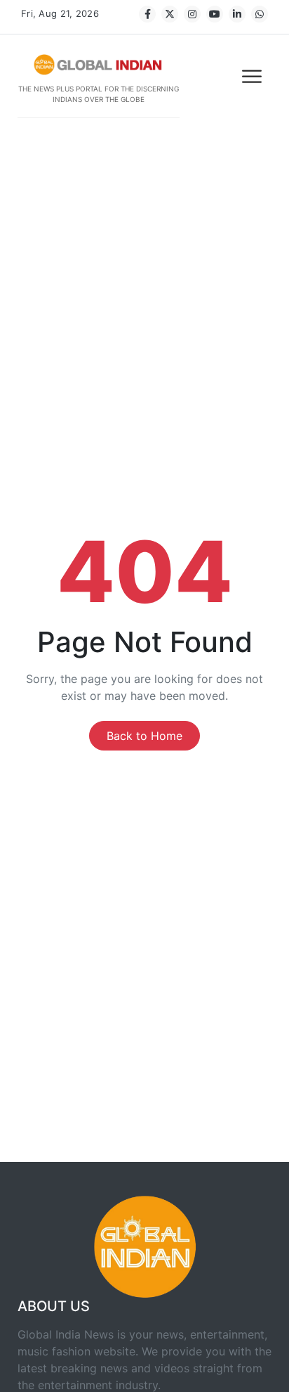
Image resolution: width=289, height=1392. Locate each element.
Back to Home (144, 736)
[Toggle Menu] (253, 76)
